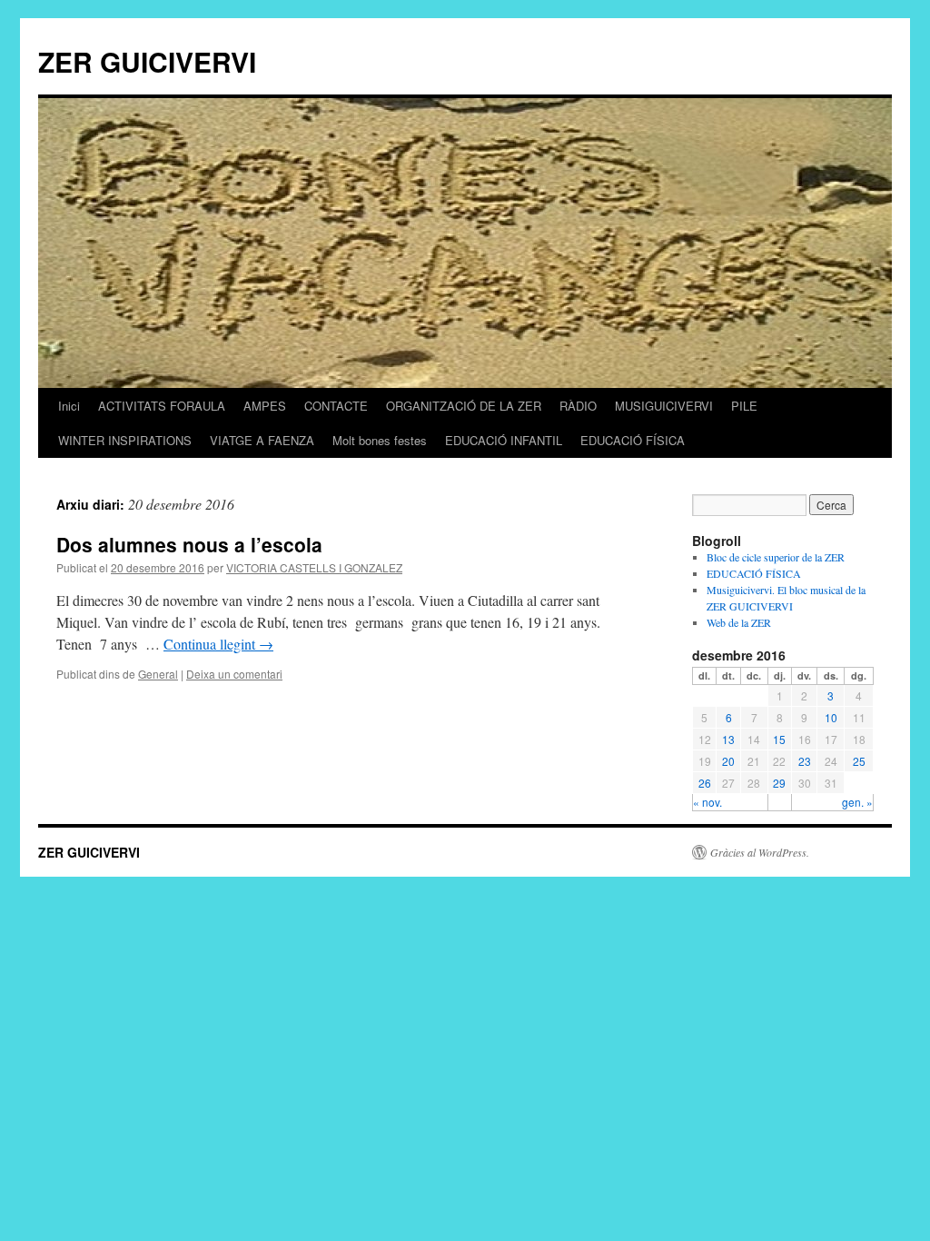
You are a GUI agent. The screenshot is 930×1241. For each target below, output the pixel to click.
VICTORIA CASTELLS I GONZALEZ (314, 567)
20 (728, 761)
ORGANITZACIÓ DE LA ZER (463, 405)
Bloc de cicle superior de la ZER (776, 557)
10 (831, 717)
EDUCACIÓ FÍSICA (632, 440)
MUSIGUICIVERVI (664, 405)
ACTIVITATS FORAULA (161, 405)
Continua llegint (218, 643)
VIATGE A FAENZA (262, 440)
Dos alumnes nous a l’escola (189, 544)
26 (704, 782)
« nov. (707, 801)
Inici (69, 405)
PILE (744, 405)
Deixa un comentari (234, 673)
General (158, 673)
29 (779, 782)
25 (859, 761)
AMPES (264, 405)
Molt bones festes (379, 440)
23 (804, 761)
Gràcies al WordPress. (759, 852)
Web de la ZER (739, 622)
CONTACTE (336, 405)
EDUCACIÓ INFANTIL (503, 440)
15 (779, 739)
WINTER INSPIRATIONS (125, 440)
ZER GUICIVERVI (147, 61)
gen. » (857, 801)
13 (728, 739)
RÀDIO (578, 405)
